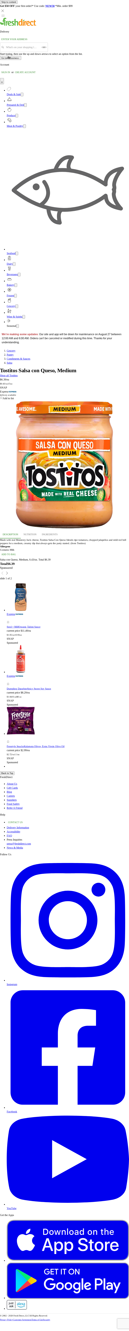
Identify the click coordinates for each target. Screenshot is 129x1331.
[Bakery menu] (15, 285)
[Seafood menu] (16, 253)
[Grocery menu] (16, 306)
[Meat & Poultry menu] (24, 126)
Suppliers (12, 799)
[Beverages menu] (19, 274)
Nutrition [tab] (30, 534)
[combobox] (22, 47)
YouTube (11, 1208)
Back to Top (7, 773)
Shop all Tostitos (9, 375)
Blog (9, 791)
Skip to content (8, 2)
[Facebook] (68, 1107)
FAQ (9, 835)
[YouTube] (68, 1204)
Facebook (12, 1111)
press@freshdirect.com (19, 843)
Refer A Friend (15, 808)
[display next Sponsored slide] (7, 573)
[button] (64, 398)
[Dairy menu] (14, 264)
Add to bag (8, 554)
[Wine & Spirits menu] (23, 317)
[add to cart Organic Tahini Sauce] (9, 618)
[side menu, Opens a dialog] (3, 15)
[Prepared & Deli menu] (25, 105)
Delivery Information (18, 827)
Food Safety (13, 803)
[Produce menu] (16, 115)
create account (25, 72)
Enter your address (14, 39)
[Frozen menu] (15, 295)
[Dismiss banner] (2, 10)
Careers (11, 795)
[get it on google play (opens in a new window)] (68, 1297)
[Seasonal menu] (17, 326)
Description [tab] (10, 534)
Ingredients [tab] (50, 534)
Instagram (12, 984)
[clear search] (44, 47)
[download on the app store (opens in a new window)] (68, 1260)
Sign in (5, 72)
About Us (12, 783)
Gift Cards (12, 787)
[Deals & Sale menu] (22, 94)
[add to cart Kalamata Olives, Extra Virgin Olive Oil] (9, 738)
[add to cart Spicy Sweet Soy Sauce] (9, 680)
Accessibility (13, 831)
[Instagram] (68, 980)
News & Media (15, 847)
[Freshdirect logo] (18, 24)
